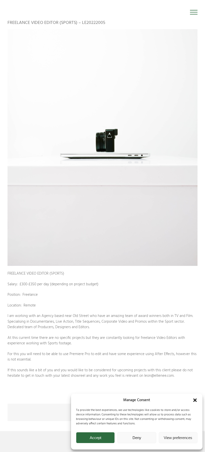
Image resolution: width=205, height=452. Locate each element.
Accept (95, 438)
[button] (195, 400)
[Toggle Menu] (193, 12)
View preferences (178, 438)
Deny (136, 438)
